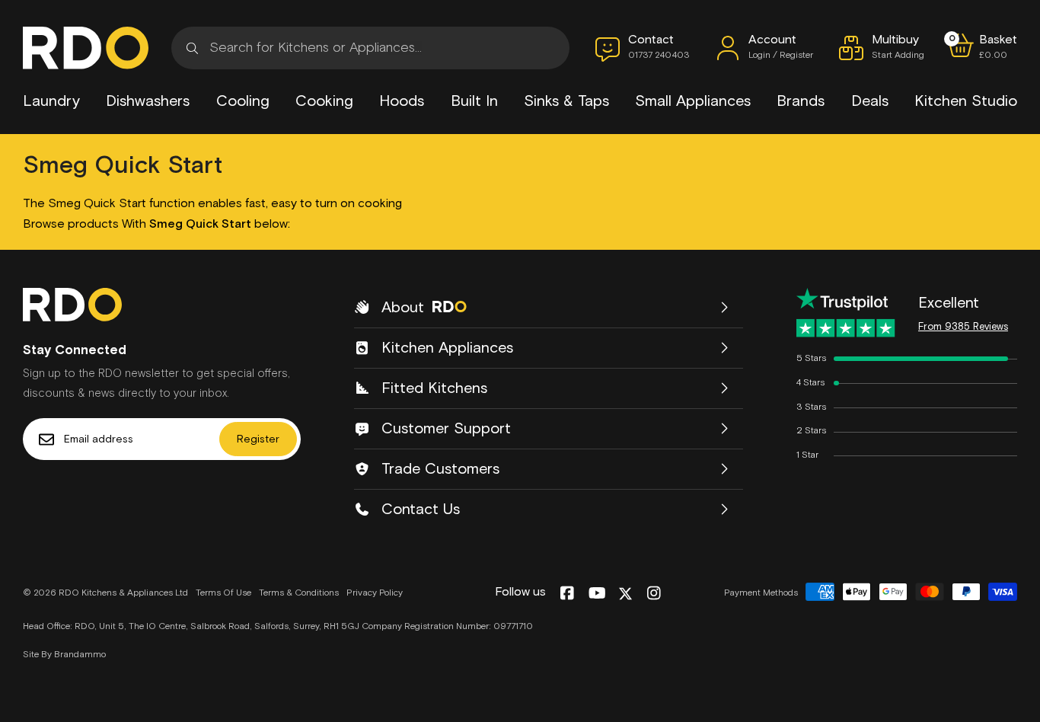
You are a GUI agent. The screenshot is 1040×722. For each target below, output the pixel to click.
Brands (801, 101)
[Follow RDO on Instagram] (653, 594)
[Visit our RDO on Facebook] (566, 594)
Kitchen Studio (965, 101)
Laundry (51, 101)
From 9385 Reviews (963, 327)
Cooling (243, 101)
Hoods (401, 101)
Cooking (324, 101)
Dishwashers (148, 101)
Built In (474, 101)
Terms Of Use (223, 593)
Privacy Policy (374, 593)
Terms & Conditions (299, 593)
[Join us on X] (625, 593)
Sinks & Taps (566, 101)
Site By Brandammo (64, 655)
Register (258, 439)
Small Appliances (693, 101)
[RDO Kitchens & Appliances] (85, 48)
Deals (869, 101)
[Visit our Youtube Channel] (597, 594)
